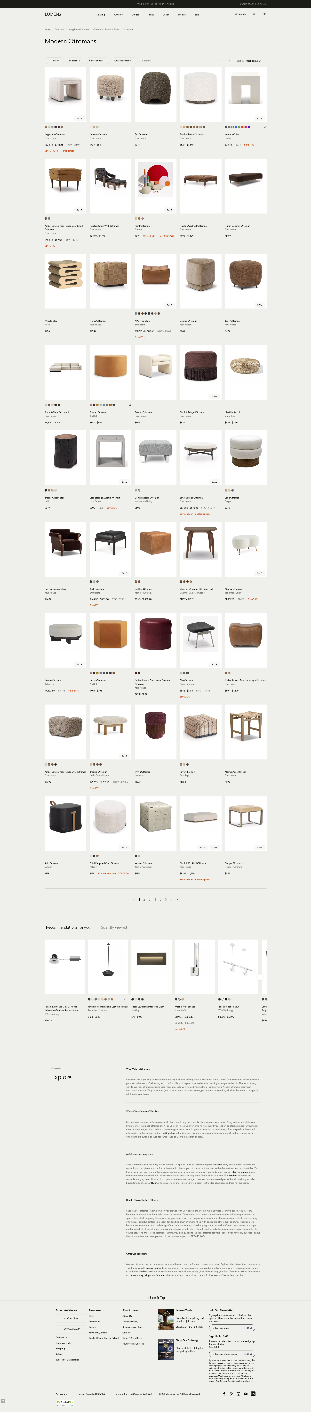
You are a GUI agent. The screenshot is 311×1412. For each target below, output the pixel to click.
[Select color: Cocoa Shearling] (55, 764)
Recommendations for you (68, 927)
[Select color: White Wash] (55, 490)
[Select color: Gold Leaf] (112, 999)
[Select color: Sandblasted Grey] (49, 490)
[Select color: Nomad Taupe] (62, 127)
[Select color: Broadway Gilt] (46, 218)
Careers (126, 1332)
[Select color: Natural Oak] (91, 764)
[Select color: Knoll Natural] (181, 127)
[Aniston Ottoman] (110, 88)
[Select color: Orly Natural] (52, 127)
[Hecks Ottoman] (110, 634)
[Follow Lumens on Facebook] (224, 1393)
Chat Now (72, 1318)
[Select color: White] (232, 127)
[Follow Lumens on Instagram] (238, 1393)
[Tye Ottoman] (155, 88)
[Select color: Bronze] (132, 999)
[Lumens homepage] (53, 15)
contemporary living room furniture (147, 1275)
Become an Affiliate (132, 1327)
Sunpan (48, 866)
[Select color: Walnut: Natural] (181, 581)
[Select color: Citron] (97, 405)
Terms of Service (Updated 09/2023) (133, 1393)
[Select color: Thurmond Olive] (107, 673)
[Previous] (121, 4)
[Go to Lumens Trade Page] (166, 1319)
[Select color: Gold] (102, 999)
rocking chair (168, 1133)
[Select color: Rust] (105, 999)
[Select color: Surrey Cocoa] (55, 405)
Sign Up (248, 1327)
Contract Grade (122, 60)
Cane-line (230, 415)
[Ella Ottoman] (201, 634)
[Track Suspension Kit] (238, 960)
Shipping (60, 1348)
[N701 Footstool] (155, 274)
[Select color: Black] (187, 764)
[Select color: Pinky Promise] (142, 218)
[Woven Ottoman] (155, 817)
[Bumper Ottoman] (110, 366)
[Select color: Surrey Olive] (204, 127)
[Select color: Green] (239, 127)
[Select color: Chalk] (181, 673)
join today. (191, 1321)
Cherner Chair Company (192, 592)
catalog (195, 1348)
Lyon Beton (95, 501)
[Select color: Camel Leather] (110, 405)
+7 (265, 127)
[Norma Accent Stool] (246, 725)
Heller (228, 138)
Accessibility (62, 1393)
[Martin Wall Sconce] (195, 960)
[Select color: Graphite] (149, 313)
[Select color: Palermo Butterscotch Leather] (184, 127)
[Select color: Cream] (91, 856)
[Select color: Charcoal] (94, 405)
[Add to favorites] (48, 118)
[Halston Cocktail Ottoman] (201, 179)
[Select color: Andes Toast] (94, 127)
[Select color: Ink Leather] (113, 405)
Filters (56, 60)
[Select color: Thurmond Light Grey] (100, 673)
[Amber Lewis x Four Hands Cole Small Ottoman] (65, 179)
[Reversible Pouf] (201, 725)
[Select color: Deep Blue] (94, 856)
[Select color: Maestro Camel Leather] (194, 127)
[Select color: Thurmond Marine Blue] (104, 673)
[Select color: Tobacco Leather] (139, 581)
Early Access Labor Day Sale (155, 4)
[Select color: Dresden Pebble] (229, 673)
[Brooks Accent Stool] (65, 451)
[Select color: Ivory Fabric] (94, 581)
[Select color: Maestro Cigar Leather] (197, 127)
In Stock (73, 60)
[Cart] (265, 14)
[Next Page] (177, 899)
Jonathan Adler (233, 592)
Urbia (47, 501)
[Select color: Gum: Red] (191, 581)
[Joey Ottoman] (246, 274)
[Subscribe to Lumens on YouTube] (245, 1393)
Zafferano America (97, 1010)
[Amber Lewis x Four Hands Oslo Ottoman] (65, 725)
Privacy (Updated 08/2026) (92, 1393)
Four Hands (50, 138)
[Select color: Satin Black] (139, 999)
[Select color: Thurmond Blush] (91, 673)
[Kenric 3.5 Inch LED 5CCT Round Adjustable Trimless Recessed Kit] (65, 960)
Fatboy (138, 229)
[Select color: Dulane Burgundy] (136, 673)
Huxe (153, 1182)
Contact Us (61, 1337)
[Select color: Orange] (242, 127)
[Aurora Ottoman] (65, 634)
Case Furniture (187, 684)
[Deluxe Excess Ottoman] (155, 451)
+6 (130, 405)
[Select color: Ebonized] (46, 490)
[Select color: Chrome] (99, 999)
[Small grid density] (221, 60)
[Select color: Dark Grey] (226, 127)
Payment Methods (98, 1332)
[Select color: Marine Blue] (104, 405)
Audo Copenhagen (99, 775)
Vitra (47, 324)
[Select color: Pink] (245, 127)
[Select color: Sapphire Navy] (55, 127)
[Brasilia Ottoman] (110, 725)
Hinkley (135, 1010)
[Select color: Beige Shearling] (46, 764)
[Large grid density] (229, 60)
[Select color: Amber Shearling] (52, 764)
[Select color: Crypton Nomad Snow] (46, 405)
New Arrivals (96, 60)
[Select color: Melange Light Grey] (139, 490)
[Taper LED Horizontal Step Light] (151, 960)
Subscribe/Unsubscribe (67, 1359)
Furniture (59, 29)
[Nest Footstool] (246, 366)
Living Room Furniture (78, 29)
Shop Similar (67, 119)
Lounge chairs (153, 1267)
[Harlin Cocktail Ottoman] (246, 179)
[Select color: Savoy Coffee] (49, 405)
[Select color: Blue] (236, 127)
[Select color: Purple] (249, 127)
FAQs (92, 1316)
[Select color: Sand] (109, 999)
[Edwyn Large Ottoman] (201, 451)
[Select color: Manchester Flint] (200, 127)
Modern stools (146, 1271)
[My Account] (254, 14)
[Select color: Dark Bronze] (219, 999)
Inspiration (94, 1321)
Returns (59, 1354)
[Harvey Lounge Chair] (65, 542)
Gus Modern (230, 1175)
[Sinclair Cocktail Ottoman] (201, 817)
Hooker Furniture (233, 866)
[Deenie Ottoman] (201, 274)
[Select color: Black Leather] (91, 581)
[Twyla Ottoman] (155, 725)
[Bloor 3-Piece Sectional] (65, 366)
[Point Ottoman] (155, 179)
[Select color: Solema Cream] (97, 127)
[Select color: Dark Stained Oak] (97, 764)
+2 (125, 999)
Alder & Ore (181, 1010)
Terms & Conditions (132, 1338)
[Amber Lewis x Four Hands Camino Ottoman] (155, 634)
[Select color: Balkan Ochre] (187, 127)
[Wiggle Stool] (65, 274)
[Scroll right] (260, 977)
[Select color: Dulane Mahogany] (226, 673)
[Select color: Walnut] (94, 764)
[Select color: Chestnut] (159, 313)
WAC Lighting (52, 1014)
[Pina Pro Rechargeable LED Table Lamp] (108, 960)
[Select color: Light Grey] (229, 127)
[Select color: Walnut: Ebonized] (187, 581)
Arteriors (49, 684)
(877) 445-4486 (72, 1329)
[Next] (190, 4)
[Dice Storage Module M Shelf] (110, 451)
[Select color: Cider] (139, 218)
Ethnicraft (140, 324)
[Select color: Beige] (136, 313)
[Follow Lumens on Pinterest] (231, 1393)
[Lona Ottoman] (246, 451)
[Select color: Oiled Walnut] (100, 764)
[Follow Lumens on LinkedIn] (253, 1393)
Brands (92, 1327)
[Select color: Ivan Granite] (191, 127)
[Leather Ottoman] (155, 542)
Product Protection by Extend (104, 1338)
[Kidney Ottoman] (246, 542)
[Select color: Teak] (52, 490)
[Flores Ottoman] (110, 274)
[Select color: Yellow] (229, 490)
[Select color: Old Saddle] (142, 313)
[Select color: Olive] (107, 405)
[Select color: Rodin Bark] (49, 218)
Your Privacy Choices (133, 1343)
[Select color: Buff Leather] (136, 581)
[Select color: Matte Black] (142, 999)
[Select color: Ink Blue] (232, 490)
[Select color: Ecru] (136, 218)
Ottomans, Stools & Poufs (106, 29)
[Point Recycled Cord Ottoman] (110, 817)
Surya (228, 501)
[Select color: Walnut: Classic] (184, 581)
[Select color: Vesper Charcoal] (94, 673)
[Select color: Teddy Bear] (97, 856)
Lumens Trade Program (252, 4)
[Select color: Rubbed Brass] (182, 999)
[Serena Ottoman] (155, 366)
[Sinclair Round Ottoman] (201, 88)
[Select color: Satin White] (136, 999)
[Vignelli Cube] (246, 88)
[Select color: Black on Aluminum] (263, 999)
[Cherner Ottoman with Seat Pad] (201, 542)
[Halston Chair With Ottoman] (110, 179)
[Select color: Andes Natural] (91, 127)
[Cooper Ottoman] (246, 817)
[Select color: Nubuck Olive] (139, 673)
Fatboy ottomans (239, 1171)
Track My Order (64, 1343)
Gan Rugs (185, 775)
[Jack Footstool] (110, 542)
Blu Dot (93, 415)
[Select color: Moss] (152, 313)
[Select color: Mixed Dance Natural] (136, 490)
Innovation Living (143, 501)
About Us (127, 1316)
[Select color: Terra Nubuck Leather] (97, 581)
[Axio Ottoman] (65, 817)
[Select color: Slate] (187, 673)
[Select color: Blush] (91, 405)
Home (48, 29)
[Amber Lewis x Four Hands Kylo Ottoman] (246, 634)
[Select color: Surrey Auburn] (59, 127)
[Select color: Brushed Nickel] (229, 999)
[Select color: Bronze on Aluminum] (266, 999)
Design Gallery (130, 1321)
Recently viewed (113, 927)
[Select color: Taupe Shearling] (49, 764)
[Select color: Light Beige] (226, 490)
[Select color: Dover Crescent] (49, 127)
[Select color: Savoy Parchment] (52, 405)
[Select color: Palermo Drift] (46, 127)
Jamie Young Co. (143, 592)
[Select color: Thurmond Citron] (97, 673)
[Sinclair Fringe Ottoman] (201, 366)
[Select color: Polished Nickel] (179, 999)
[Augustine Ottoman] (65, 88)
